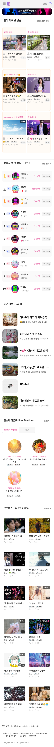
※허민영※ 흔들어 (37, 670)
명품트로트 (32, 74)
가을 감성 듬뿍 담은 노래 (39, 459)
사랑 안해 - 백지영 (12, 670)
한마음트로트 (33, 32)
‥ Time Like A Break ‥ (15, 138)
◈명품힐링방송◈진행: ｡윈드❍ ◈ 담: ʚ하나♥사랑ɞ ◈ (39, 96)
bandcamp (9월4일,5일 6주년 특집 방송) (20, 117)
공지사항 (5, 726)
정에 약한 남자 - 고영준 (39, 536)
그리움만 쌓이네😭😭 (38, 704)
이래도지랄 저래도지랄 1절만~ (14, 603)
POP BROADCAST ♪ (28, 265)
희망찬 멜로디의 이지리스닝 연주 (14, 460)
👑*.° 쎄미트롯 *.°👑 (12, 74)
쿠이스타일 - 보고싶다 (38, 569)
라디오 (23, 58)
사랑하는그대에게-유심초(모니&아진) (14, 536)
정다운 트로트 (26, 236)
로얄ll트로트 (26, 186)
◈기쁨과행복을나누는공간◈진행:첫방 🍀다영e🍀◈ (39, 53)
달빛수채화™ (25, 249)
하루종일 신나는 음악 (14, 490)
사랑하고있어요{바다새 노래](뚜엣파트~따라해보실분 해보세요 (14, 704)
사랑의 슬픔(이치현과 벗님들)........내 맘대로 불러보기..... (14, 569)
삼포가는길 (32, 117)
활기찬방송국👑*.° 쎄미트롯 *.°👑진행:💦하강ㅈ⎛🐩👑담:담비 (15, 96)
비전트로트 (8, 32)
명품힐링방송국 (27, 178)
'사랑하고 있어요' (36, 603)
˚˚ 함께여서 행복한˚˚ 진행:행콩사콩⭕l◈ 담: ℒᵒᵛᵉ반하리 (15, 53)
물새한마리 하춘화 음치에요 (14, 636)
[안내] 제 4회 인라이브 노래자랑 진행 (25, 726)
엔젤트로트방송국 (27, 286)
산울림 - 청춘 (34, 636)
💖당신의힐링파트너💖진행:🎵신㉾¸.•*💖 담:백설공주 (39, 138)
